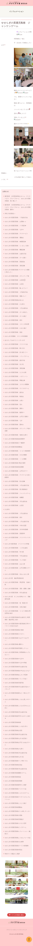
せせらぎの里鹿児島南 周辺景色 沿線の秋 (17, 583)
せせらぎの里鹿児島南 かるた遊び (15, 328)
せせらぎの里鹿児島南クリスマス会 (15, 789)
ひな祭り (7, 509)
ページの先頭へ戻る (17, 915)
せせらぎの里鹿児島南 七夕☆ (14, 229)
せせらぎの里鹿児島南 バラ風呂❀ (15, 225)
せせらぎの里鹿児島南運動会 (13, 447)
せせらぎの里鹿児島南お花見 (13, 730)
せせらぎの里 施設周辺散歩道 (14, 578)
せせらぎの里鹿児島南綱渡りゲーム (15, 773)
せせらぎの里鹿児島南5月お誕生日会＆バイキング (17, 688)
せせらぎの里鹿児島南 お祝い (14, 400)
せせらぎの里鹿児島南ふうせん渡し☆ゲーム (17, 701)
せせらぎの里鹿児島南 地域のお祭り (16, 435)
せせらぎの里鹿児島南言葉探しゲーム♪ (16, 648)
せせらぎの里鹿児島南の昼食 (13, 815)
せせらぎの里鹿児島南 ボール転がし (16, 312)
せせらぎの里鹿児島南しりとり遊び (15, 803)
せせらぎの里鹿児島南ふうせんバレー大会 (17, 837)
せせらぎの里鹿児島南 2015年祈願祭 (16, 529)
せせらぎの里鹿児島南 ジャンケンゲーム (17, 493)
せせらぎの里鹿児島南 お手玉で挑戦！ (17, 416)
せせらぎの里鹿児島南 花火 (13, 404)
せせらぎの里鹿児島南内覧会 (13, 849)
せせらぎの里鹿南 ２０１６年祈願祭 (16, 336)
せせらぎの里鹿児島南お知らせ (14, 300)
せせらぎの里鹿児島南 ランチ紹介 (15, 560)
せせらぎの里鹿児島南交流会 (13, 765)
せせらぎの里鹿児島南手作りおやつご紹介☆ (17, 717)
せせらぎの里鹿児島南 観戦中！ (15, 412)
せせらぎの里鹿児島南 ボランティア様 (17, 276)
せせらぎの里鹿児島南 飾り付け (15, 348)
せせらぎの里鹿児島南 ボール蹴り (15, 257)
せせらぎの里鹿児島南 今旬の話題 (15, 525)
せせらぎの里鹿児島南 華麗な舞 (15, 380)
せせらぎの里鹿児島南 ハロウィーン (16, 376)
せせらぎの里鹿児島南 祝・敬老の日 (16, 603)
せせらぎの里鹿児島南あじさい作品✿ (16, 675)
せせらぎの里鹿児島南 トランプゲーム (17, 356)
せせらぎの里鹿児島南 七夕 (13, 420)
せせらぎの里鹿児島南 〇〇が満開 (15, 459)
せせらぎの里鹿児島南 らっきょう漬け (17, 245)
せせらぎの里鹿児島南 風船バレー (15, 296)
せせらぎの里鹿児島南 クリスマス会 (16, 344)
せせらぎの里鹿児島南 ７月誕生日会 (16, 217)
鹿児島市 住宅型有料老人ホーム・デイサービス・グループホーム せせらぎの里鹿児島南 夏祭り (17, 207)
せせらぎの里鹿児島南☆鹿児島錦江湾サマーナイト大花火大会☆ (17, 625)
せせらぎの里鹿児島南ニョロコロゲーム (17, 793)
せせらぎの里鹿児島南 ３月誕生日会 (16, 292)
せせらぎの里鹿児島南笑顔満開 (14, 467)
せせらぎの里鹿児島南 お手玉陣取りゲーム (17, 569)
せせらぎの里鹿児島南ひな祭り (14, 749)
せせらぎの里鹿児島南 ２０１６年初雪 (17, 324)
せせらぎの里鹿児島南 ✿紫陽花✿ (15, 241)
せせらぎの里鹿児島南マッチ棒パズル (16, 761)
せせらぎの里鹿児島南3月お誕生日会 (16, 734)
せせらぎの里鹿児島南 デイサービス (16, 233)
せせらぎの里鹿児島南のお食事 (14, 841)
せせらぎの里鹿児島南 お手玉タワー (16, 471)
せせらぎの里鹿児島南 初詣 (13, 332)
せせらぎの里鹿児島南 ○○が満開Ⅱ (16, 455)
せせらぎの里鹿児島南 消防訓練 (15, 265)
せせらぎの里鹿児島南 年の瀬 (14, 552)
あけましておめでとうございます (15, 340)
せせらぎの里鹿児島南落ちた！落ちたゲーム (17, 694)
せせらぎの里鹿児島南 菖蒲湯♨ (15, 261)
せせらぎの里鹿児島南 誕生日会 (15, 360)
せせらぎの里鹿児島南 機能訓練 (15, 249)
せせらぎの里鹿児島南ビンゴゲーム (15, 827)
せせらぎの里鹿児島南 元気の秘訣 (15, 607)
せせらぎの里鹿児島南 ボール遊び (15, 316)
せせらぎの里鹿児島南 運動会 (14, 237)
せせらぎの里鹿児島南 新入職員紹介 (16, 489)
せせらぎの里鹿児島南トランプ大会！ (16, 679)
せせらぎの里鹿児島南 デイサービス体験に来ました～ (17, 271)
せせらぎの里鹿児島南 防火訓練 (15, 481)
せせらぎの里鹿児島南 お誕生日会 (15, 253)
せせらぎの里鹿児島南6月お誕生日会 (16, 666)
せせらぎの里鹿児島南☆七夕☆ (14, 658)
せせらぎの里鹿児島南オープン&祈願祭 (17, 845)
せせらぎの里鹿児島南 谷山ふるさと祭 (17, 574)
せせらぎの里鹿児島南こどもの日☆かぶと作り (17, 707)
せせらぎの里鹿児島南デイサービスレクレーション (17, 798)
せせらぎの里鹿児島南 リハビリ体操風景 (17, 451)
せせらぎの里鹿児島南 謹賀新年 (15, 533)
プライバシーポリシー (12, 929)
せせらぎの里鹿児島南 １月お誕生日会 (17, 521)
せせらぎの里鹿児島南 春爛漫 (14, 497)
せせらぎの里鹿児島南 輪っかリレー (16, 288)
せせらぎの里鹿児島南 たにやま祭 (15, 372)
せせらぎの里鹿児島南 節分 (13, 320)
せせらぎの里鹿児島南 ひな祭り (15, 304)
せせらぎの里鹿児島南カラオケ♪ (14, 634)
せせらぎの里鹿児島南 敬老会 (14, 396)
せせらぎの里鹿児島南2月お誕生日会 (16, 753)
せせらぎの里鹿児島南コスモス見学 (15, 823)
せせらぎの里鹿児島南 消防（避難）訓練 (17, 588)
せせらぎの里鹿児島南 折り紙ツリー (16, 352)
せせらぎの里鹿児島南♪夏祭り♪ (14, 644)
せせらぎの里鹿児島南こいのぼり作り (16, 726)
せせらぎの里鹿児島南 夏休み (14, 424)
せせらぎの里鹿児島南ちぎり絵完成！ (16, 738)
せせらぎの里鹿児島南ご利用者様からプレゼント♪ (17, 653)
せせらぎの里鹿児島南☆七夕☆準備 (15, 662)
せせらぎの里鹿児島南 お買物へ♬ (15, 221)
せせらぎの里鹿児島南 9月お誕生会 (16, 592)
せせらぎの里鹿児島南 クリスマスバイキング (17, 539)
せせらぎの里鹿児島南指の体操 (14, 630)
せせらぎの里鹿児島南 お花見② (15, 280)
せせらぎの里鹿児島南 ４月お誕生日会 (17, 485)
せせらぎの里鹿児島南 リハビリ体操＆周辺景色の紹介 (17, 612)
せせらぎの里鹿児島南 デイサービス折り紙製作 (17, 476)
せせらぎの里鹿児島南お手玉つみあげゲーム (17, 744)
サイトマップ (23, 929)
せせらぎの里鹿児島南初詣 (13, 777)
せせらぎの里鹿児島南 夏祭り (14, 408)
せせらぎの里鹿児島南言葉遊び (14, 819)
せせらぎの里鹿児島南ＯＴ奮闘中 (15, 443)
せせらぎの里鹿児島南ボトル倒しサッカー (17, 811)
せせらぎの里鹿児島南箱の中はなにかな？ (17, 670)
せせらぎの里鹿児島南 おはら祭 (15, 564)
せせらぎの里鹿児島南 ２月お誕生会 (16, 308)
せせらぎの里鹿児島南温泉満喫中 (15, 439)
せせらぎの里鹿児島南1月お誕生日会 (16, 769)
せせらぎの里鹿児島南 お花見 (14, 284)
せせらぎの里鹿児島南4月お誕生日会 (16, 712)
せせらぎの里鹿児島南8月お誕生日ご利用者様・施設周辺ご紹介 (17, 618)
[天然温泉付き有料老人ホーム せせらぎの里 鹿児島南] (16, 3)
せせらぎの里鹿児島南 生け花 (14, 364)
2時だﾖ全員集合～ (10, 213)
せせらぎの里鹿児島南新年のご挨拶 (15, 785)
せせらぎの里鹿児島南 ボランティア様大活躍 (17, 430)
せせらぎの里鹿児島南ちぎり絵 (14, 757)
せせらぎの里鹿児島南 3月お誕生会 (16, 501)
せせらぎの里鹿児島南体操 (13, 722)
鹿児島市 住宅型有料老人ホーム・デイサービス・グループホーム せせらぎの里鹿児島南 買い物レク (17, 198)
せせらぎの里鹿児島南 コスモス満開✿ (17, 384)
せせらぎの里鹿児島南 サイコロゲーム (17, 388)
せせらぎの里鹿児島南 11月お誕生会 (16, 556)
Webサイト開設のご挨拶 (12, 854)
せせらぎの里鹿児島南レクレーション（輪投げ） (17, 832)
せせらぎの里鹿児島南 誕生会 (14, 392)
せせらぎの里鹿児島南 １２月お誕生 (16, 548)
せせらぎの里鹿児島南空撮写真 (14, 683)
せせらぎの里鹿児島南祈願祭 (13, 781)
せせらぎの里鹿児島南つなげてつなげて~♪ (17, 639)
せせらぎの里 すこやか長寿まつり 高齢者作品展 (17, 598)
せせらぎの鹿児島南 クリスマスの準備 (17, 544)
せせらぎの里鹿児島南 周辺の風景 (15, 463)
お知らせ (6, 191)
